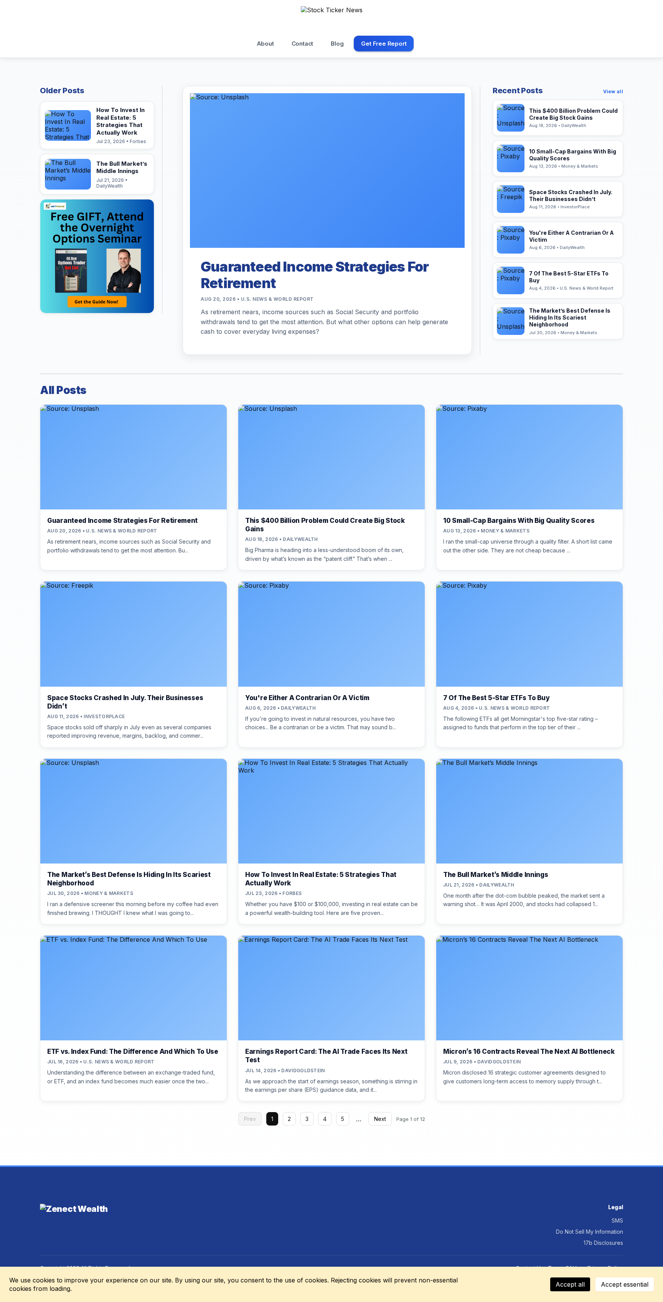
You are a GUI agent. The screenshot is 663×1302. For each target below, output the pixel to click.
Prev (250, 1119)
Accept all (570, 1284)
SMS (617, 1220)
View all (613, 91)
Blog (337, 43)
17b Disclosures (603, 1242)
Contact (302, 43)
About (265, 43)
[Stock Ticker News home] (332, 18)
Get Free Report (383, 43)
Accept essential (624, 1284)
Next (380, 1119)
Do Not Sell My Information (589, 1231)
